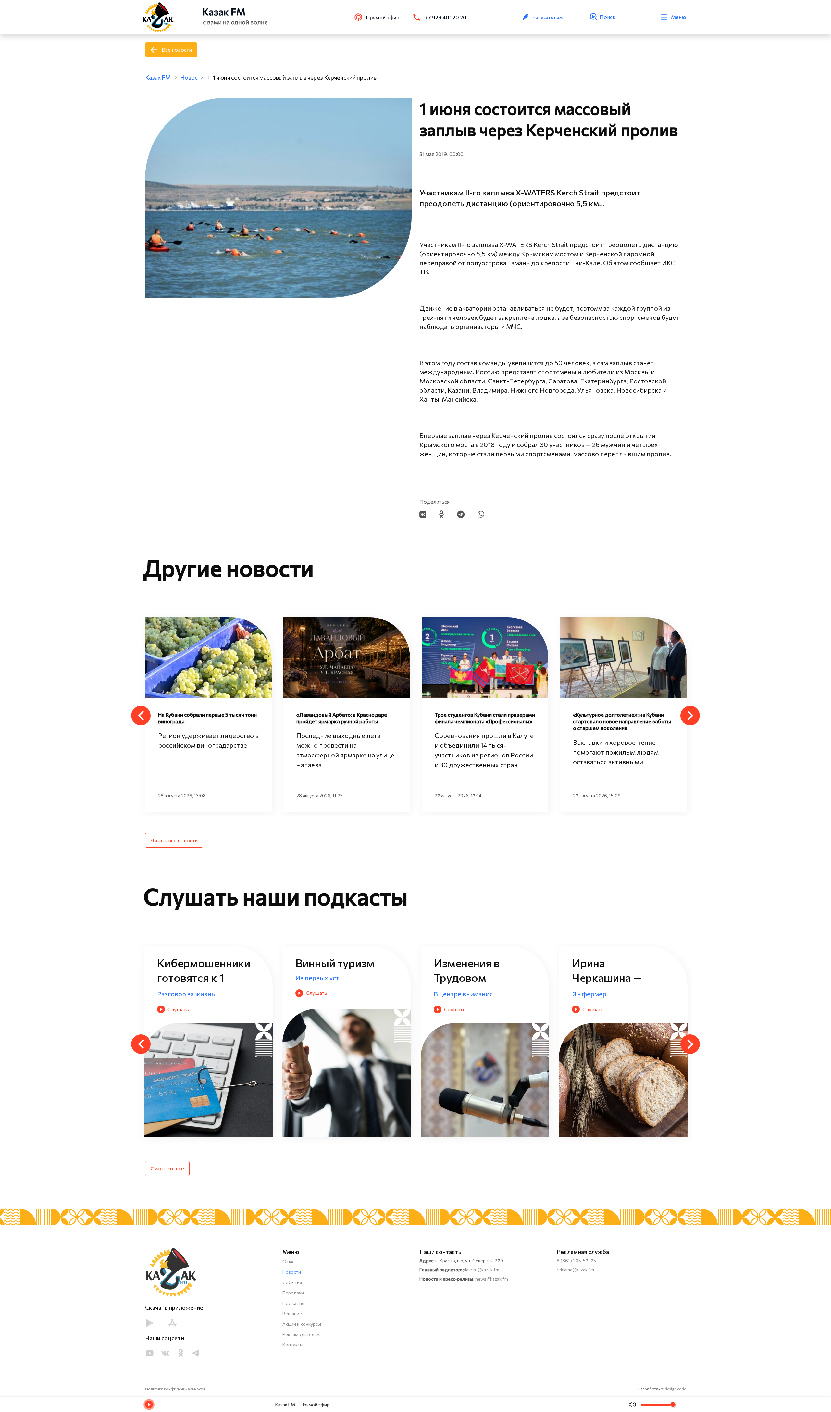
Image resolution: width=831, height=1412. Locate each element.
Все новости (177, 49)
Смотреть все (167, 1168)
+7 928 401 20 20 (445, 17)
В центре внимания (187, 994)
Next (690, 715)
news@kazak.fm (491, 1278)
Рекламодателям (301, 1334)
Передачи (293, 1292)
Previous (141, 715)
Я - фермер (312, 994)
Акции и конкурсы (301, 1324)
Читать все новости (174, 840)
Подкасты (293, 1303)
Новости (291, 1272)
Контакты (292, 1344)
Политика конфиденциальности (175, 1388)
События (292, 1282)
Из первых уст (456, 994)
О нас (288, 1261)
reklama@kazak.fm (575, 1269)
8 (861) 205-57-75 (576, 1260)
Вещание (292, 1313)
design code (675, 1388)
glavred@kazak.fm (481, 1269)
